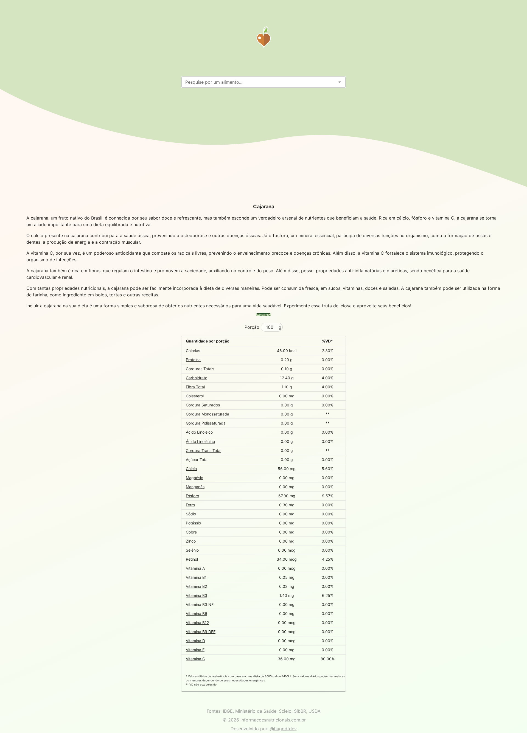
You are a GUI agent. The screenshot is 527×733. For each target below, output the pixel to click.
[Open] (340, 82)
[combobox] (259, 82)
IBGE (228, 711)
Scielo (285, 711)
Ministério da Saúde (255, 711)
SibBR (300, 711)
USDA (315, 711)
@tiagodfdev (283, 728)
